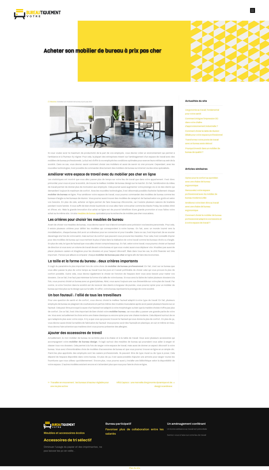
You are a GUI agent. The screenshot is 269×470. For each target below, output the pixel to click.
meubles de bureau (86, 213)
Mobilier (53, 102)
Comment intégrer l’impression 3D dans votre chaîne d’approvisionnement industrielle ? (201, 122)
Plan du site (134, 468)
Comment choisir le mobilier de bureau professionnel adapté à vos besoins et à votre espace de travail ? (203, 219)
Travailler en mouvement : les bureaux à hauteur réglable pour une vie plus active (79, 384)
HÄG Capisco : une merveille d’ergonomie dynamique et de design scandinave (144, 384)
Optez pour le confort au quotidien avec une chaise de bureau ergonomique (201, 182)
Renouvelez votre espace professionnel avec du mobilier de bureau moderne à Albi (201, 194)
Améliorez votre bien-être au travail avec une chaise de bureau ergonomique (202, 206)
